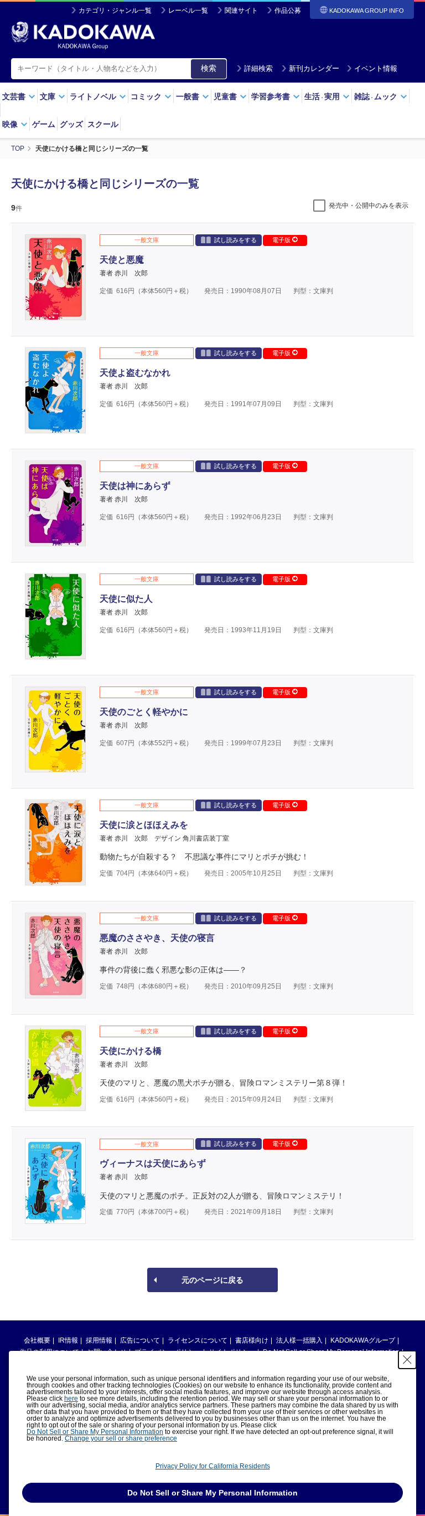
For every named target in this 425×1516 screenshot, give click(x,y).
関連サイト (241, 10)
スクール (102, 124)
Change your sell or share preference (121, 1438)
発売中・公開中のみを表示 (368, 205)
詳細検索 (258, 68)
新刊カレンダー (314, 68)
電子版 (282, 240)
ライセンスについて (197, 1340)
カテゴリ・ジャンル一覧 (115, 10)
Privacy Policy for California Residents (213, 1466)
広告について (140, 1340)
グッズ (71, 124)
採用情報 (99, 1340)
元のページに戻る (212, 1280)
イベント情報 (375, 68)
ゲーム (43, 124)
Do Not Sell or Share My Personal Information (95, 1431)
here (71, 1398)
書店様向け (251, 1340)
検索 (208, 68)
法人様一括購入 (299, 1340)
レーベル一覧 (188, 10)
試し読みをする (235, 240)
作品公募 (287, 10)
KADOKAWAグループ (362, 1340)
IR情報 (68, 1340)
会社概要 (37, 1340)
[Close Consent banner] (407, 1360)
